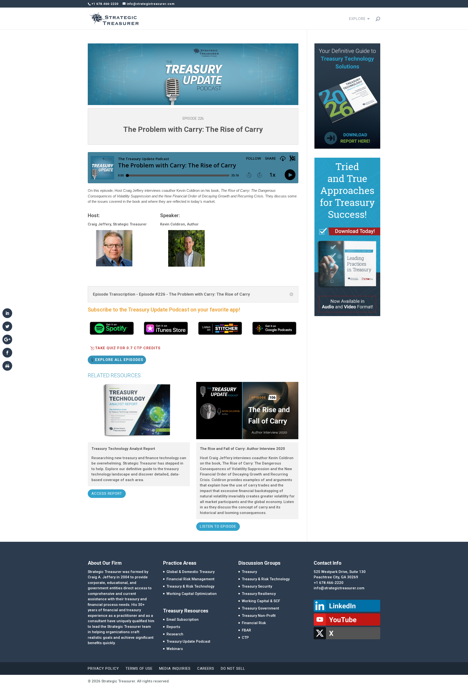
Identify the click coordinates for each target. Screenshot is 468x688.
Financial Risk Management (190, 579)
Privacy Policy (103, 668)
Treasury (249, 572)
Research (174, 634)
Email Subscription (182, 619)
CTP (245, 637)
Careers (205, 668)
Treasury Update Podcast (188, 641)
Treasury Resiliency (259, 593)
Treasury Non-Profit (259, 615)
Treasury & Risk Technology (190, 586)
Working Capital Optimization (191, 593)
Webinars (174, 649)
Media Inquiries (175, 668)
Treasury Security (257, 586)
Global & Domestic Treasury (190, 572)
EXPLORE (357, 19)
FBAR (246, 630)
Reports (173, 627)
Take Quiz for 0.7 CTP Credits (128, 348)
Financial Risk (254, 623)
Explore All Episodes (119, 360)
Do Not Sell (233, 668)
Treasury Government (260, 608)
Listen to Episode (218, 526)
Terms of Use (139, 668)
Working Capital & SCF (261, 601)
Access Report (106, 493)
